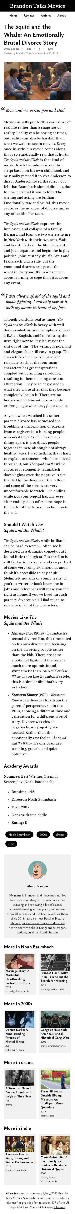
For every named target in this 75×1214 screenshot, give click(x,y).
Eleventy (59, 1207)
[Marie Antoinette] (55, 1145)
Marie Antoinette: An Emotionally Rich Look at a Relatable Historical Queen (55, 1157)
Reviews (29, 15)
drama (60, 834)
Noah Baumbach (19, 834)
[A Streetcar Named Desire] (19, 1078)
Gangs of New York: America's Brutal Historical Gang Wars (55, 1030)
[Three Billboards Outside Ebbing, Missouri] (55, 1079)
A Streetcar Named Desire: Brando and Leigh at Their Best (18, 1088)
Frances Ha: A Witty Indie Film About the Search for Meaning (54, 973)
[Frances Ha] (55, 962)
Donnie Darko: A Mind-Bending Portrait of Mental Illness (16, 1030)
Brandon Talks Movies (37, 6)
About (61, 15)
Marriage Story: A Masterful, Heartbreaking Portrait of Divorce (18, 971)
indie (11, 844)
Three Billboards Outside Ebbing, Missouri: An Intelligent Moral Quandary (52, 1091)
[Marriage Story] (19, 961)
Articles (46, 15)
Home (13, 15)
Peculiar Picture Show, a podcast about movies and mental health (37, 923)
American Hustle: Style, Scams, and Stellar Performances (19, 1154)
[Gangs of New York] (55, 1019)
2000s (43, 834)
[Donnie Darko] (19, 1019)
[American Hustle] (19, 1144)
